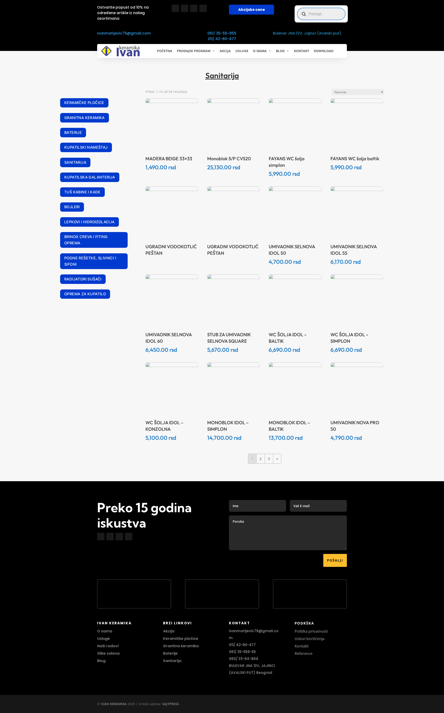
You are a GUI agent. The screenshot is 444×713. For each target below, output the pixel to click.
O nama (104, 631)
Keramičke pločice (84, 102)
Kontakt (301, 646)
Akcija (168, 631)
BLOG (280, 51)
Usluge (241, 51)
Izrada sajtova (149, 704)
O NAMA (260, 51)
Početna (164, 51)
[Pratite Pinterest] (203, 8)
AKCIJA (225, 51)
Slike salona (108, 653)
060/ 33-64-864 (243, 658)
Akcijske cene (251, 9)
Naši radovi (108, 646)
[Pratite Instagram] (184, 8)
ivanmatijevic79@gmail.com (124, 33)
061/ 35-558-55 (242, 651)
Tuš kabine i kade (82, 192)
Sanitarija (75, 162)
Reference (303, 653)
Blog (101, 660)
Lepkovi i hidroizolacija (89, 222)
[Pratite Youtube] (193, 8)
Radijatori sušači (83, 279)
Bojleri (72, 206)
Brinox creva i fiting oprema (86, 239)
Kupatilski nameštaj (86, 147)
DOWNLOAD (323, 51)
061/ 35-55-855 (221, 33)
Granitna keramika (84, 117)
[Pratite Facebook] (175, 8)
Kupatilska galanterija (89, 177)
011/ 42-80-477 (222, 38)
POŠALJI (335, 560)
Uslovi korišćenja (309, 638)
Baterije (73, 132)
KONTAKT (301, 51)
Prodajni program (193, 51)
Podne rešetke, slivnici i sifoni (90, 261)
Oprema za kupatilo (85, 294)
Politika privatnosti (311, 631)
